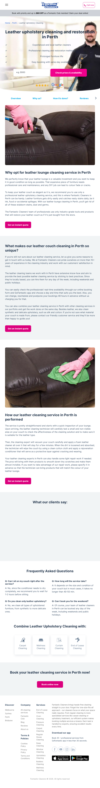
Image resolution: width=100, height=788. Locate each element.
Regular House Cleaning (40, 737)
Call (90, 5)
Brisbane (8, 720)
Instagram (67, 749)
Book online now (50, 684)
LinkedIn (73, 749)
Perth (7, 717)
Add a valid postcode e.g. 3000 (27, 64)
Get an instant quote (18, 225)
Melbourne (9, 710)
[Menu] (7, 4)
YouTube (61, 749)
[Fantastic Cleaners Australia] (50, 5)
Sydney (8, 713)
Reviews (24, 726)
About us (24, 729)
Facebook (54, 749)
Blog (22, 722)
